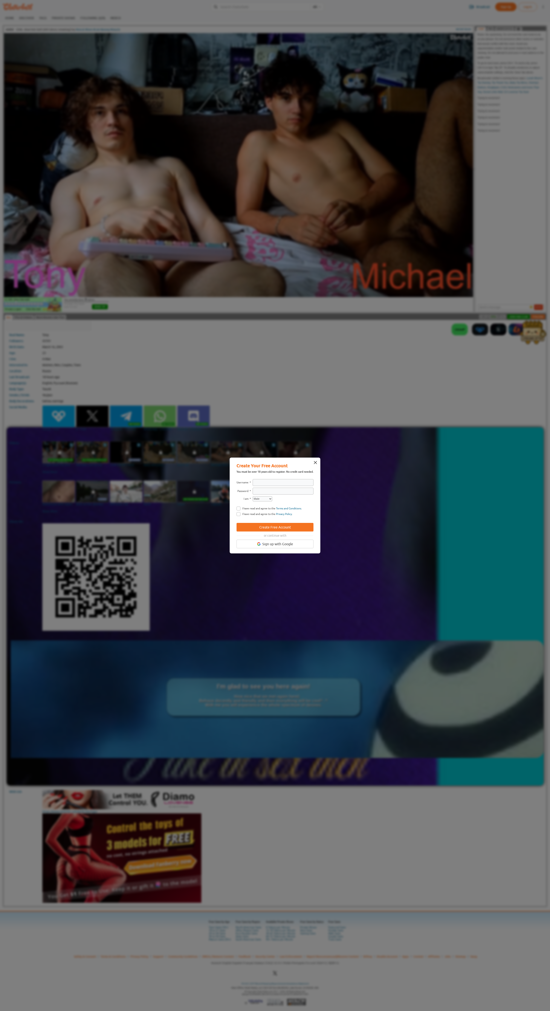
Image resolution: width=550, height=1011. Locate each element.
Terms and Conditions (288, 508)
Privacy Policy (284, 514)
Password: (243, 491)
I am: (246, 498)
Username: (243, 482)
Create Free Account (275, 527)
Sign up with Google (277, 544)
